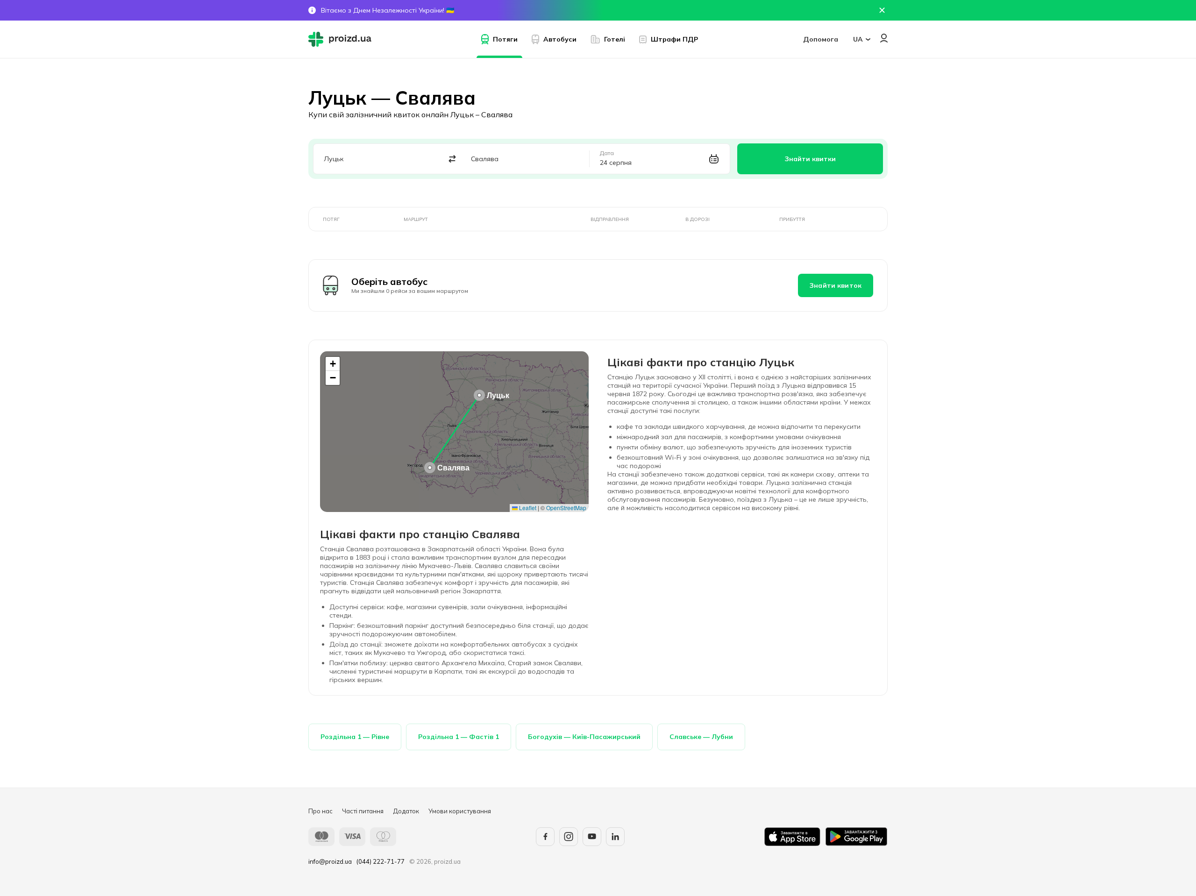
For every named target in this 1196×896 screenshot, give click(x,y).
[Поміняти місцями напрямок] (452, 159)
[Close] (882, 10)
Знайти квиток (835, 285)
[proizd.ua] (342, 39)
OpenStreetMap (566, 508)
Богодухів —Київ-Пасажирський (584, 736)
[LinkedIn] (615, 836)
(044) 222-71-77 (380, 861)
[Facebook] (545, 836)
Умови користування (459, 811)
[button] (479, 395)
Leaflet (527, 508)
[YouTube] (592, 836)
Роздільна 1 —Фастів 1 (458, 736)
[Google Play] (856, 836)
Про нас (320, 811)
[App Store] (792, 836)
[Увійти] (884, 38)
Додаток (406, 811)
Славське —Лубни (701, 736)
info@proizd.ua (330, 861)
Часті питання (363, 811)
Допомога (820, 39)
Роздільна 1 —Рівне (354, 736)
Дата (607, 153)
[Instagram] (568, 836)
